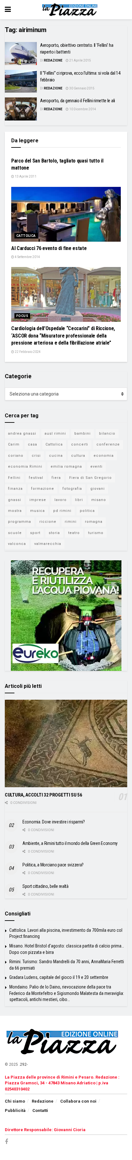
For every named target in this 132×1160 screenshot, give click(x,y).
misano (98, 500)
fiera (56, 478)
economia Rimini (25, 466)
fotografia (72, 489)
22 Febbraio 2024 (27, 352)
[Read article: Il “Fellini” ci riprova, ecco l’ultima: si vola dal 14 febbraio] (21, 81)
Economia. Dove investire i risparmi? (53, 821)
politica (87, 511)
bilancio (107, 433)
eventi (96, 466)
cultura (78, 456)
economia (104, 456)
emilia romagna (66, 466)
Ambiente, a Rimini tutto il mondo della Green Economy (70, 843)
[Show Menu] (8, 9)
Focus (22, 316)
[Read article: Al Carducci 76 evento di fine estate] (66, 214)
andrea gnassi (22, 433)
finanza (15, 489)
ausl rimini (55, 433)
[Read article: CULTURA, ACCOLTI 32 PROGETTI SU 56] (66, 743)
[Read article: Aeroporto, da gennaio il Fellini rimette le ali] (21, 109)
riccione (47, 522)
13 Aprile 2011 (25, 176)
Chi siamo (15, 1101)
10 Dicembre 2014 (82, 109)
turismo (95, 533)
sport (35, 533)
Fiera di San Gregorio (90, 478)
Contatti (40, 1110)
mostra (15, 511)
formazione (42, 489)
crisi (36, 456)
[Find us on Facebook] (6, 1142)
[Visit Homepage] (70, 9)
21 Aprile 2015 (80, 60)
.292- (23, 1064)
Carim (14, 444)
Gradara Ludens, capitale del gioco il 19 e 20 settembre (58, 977)
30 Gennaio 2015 (82, 88)
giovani (97, 489)
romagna (94, 522)
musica (37, 511)
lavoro (60, 500)
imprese (37, 500)
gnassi (14, 500)
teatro (74, 533)
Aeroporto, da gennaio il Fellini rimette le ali (77, 101)
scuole (15, 533)
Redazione (53, 60)
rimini (71, 522)
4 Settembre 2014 (27, 257)
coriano (15, 456)
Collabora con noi (78, 1101)
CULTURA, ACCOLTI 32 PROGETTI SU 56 (43, 795)
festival (36, 478)
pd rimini (62, 511)
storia (54, 533)
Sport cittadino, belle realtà (45, 886)
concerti (79, 444)
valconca (17, 544)
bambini (82, 433)
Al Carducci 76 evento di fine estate (49, 248)
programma (19, 522)
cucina (56, 456)
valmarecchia (47, 544)
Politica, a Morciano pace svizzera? (53, 864)
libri (79, 500)
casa (32, 444)
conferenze (108, 444)
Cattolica (26, 236)
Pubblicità (15, 1110)
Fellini (14, 478)
